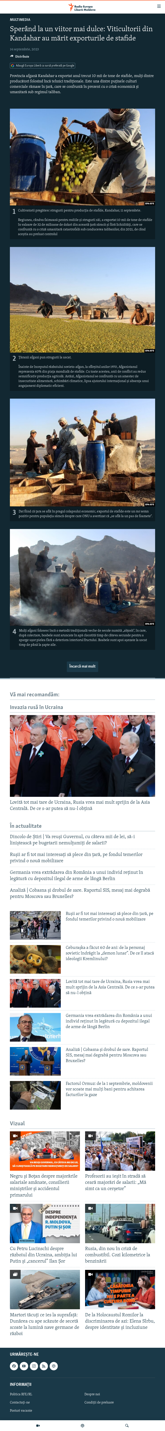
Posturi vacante (21, 1410)
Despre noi (92, 1394)
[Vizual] (38, 1425)
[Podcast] (82, 1425)
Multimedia (20, 20)
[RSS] (44, 1366)
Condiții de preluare (99, 1402)
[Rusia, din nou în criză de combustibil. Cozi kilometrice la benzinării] (120, 1223)
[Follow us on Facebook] (14, 1366)
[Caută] (127, 1425)
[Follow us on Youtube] (24, 1366)
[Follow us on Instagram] (34, 1366)
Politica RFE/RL (21, 1394)
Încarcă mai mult (82, 667)
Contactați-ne (20, 1402)
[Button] (19, 58)
